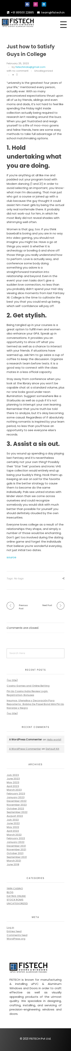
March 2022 (14, 834)
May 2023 (13, 782)
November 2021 (16, 849)
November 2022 (17, 805)
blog (10, 892)
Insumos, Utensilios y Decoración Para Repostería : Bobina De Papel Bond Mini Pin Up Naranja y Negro (35, 704)
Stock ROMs (15, 899)
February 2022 (16, 838)
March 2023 (14, 790)
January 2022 (15, 842)
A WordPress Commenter (25, 749)
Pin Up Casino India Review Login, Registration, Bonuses (27, 693)
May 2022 (13, 827)
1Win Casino (15, 888)
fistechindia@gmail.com (30, 67)
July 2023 (13, 775)
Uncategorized (43, 71)
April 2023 (13, 786)
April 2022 (13, 831)
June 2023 (13, 778)
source (11, 557)
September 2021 (17, 857)
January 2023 (15, 797)
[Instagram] (35, 4)
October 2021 (15, 853)
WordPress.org (16, 939)
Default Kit (52, 749)
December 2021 (16, 846)
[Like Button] (13, 75)
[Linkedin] (44, 4)
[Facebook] (27, 4)
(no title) (12, 680)
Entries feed (14, 931)
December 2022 (17, 801)
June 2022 (13, 823)
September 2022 (17, 812)
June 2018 (13, 864)
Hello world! (54, 739)
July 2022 (13, 820)
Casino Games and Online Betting (28, 686)
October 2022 (15, 808)
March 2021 (14, 860)
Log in (10, 927)
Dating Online (16, 896)
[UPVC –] (28, 23)
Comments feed (17, 935)
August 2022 (15, 816)
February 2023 (16, 793)
